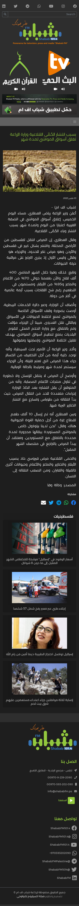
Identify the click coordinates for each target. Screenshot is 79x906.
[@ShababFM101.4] (63, 6)
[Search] (5, 14)
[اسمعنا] (63, 89)
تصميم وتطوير (39, 896)
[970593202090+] (39, 6)
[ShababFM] (4, 6)
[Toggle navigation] (75, 121)
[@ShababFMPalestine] (27, 6)
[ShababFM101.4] (75, 6)
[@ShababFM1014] (15, 6)
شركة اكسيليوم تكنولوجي (31, 896)
